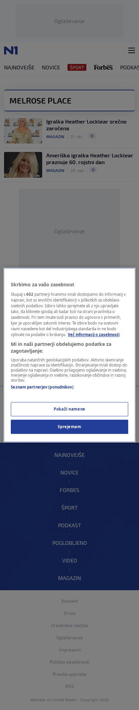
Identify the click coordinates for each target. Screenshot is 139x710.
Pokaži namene (69, 409)
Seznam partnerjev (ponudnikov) (42, 387)
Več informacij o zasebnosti (93, 334)
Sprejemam (69, 426)
